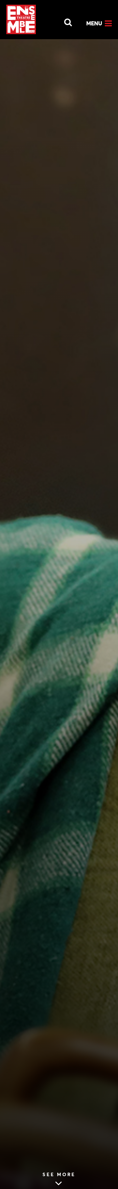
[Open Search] (64, 20)
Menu (94, 23)
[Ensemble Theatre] (21, 19)
